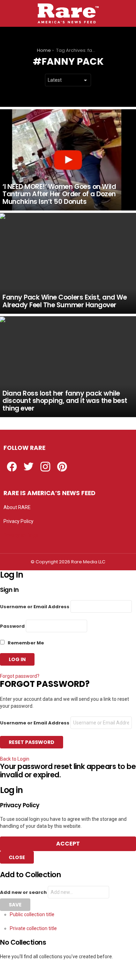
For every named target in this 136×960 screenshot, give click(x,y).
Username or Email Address (34, 606)
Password (12, 626)
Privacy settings (20, 535)
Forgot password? (19, 676)
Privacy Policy (18, 521)
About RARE (17, 507)
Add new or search (24, 892)
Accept (68, 844)
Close (17, 857)
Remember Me (25, 643)
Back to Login (14, 759)
